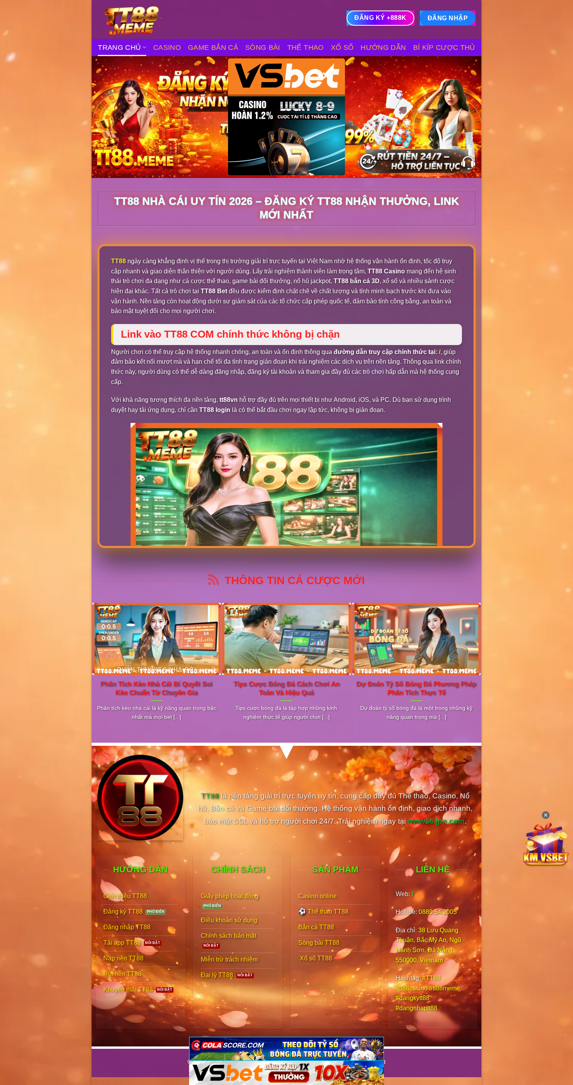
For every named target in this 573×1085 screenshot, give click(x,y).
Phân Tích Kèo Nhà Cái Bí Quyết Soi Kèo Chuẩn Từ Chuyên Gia (156, 688)
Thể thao (305, 47)
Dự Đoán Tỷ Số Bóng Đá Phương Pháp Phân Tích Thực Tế (416, 688)
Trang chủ (119, 47)
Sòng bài (262, 47)
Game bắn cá (213, 47)
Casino (167, 47)
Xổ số (342, 47)
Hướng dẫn (383, 47)
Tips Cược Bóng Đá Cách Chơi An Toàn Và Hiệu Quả (286, 688)
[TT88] (136, 19)
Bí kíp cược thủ (444, 47)
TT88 (118, 261)
